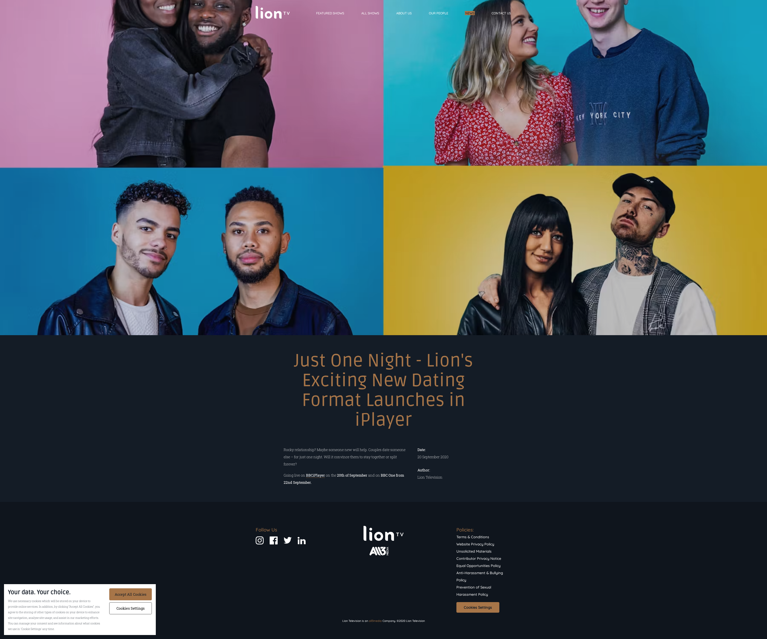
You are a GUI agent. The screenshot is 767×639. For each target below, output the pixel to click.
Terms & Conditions (472, 537)
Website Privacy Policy (475, 544)
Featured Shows (330, 13)
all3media (375, 621)
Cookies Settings (478, 607)
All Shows (370, 13)
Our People (438, 13)
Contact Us (501, 13)
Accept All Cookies (130, 594)
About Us (404, 13)
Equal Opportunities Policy (478, 565)
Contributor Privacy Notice (478, 558)
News (469, 13)
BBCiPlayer (315, 475)
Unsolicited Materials (474, 551)
